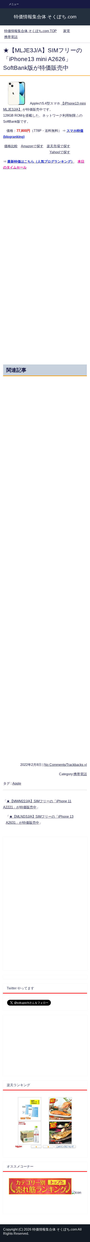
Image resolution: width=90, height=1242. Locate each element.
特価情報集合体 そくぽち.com (45, 16)
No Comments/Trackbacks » (65, 764)
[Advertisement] (45, 218)
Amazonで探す (32, 146)
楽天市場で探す (58, 146)
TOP (30, 31)
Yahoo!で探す (60, 152)
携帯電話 (80, 774)
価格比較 (11, 146)
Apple (16, 783)
